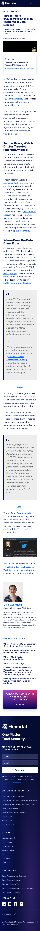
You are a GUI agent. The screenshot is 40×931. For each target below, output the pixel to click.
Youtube (7, 570)
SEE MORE (20, 704)
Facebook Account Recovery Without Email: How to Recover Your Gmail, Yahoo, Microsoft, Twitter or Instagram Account (18, 671)
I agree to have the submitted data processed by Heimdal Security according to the (20, 779)
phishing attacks (11, 183)
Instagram (22, 570)
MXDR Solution (8, 824)
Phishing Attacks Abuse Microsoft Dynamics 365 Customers (19, 651)
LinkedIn (10, 566)
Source (20, 387)
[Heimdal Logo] (10, 3)
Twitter (19, 566)
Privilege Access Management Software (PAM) (20, 800)
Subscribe (20, 770)
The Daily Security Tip (10, 884)
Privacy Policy (15, 782)
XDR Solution (7, 820)
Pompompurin (24, 513)
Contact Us (6, 858)
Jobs (3, 854)
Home (6, 11)
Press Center (7, 842)
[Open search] (31, 3)
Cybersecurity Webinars (11, 892)
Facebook (29, 566)
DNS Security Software (11, 808)
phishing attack (21, 230)
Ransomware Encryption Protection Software (19, 804)
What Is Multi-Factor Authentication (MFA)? (14, 658)
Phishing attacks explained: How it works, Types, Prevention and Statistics (19, 681)
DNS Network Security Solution (14, 812)
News (15, 11)
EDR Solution (7, 816)
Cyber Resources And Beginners (14, 876)
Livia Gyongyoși (13, 605)
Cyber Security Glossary (11, 880)
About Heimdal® (8, 838)
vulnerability (16, 98)
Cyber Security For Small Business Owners (18, 888)
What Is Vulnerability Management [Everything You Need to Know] (19, 645)
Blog (4, 862)
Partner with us (8, 846)
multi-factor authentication (17, 283)
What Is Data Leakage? (14, 663)
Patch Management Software (13, 796)
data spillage (10, 273)
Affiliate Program (8, 850)
